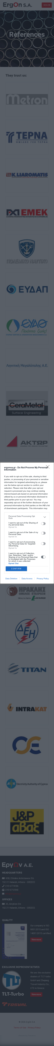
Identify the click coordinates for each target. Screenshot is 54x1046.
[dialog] (27, 523)
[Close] (48, 467)
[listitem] (27, 517)
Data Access (27, 578)
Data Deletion (11, 578)
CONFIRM (16, 569)
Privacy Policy (43, 578)
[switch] (43, 523)
